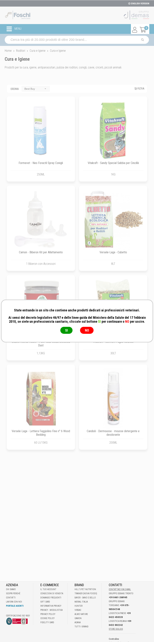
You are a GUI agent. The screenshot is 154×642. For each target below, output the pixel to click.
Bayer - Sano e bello (85, 597)
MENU (17, 29)
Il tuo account (48, 589)
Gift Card (45, 601)
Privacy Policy (47, 614)
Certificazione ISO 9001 (18, 615)
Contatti (11, 597)
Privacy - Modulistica (51, 610)
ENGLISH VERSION (140, 3)
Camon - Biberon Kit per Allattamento (41, 252)
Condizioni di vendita (51, 593)
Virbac (78, 610)
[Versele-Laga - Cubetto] (113, 219)
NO (87, 330)
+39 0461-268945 (118, 597)
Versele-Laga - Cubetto (113, 252)
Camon (78, 618)
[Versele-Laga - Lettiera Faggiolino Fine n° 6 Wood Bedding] (41, 398)
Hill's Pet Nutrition (85, 589)
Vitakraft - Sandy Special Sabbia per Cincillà (113, 163)
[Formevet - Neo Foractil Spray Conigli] (41, 130)
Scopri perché (13, 593)
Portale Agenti (14, 606)
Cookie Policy (47, 618)
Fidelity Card (47, 622)
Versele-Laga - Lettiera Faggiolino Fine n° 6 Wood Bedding (41, 432)
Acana (78, 622)
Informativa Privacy (50, 606)
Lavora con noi (14, 601)
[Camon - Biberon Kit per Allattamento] (41, 219)
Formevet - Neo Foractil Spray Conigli (41, 163)
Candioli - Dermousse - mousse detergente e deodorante (113, 432)
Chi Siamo (11, 589)
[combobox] (36, 88)
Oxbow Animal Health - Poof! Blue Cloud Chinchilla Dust (41, 343)
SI (66, 330)
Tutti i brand (81, 626)
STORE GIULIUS (116, 629)
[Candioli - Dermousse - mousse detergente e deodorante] (113, 398)
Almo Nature (81, 614)
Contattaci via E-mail (120, 589)
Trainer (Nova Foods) (86, 593)
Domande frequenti (50, 597)
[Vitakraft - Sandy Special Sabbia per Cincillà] (113, 130)
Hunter (78, 606)
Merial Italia (81, 601)
